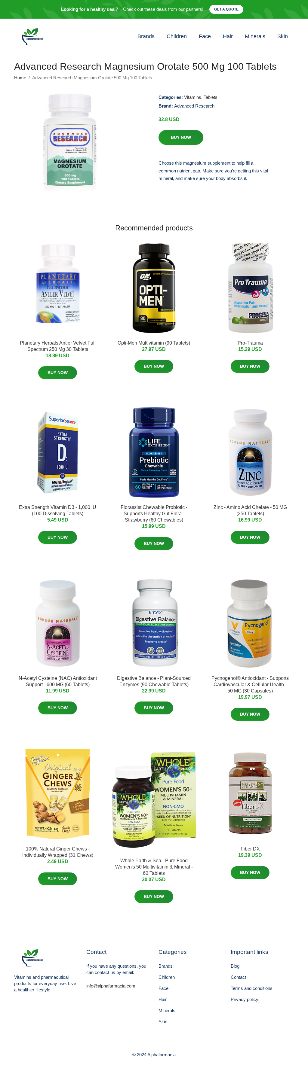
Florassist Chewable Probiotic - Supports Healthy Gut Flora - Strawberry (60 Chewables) (154, 513)
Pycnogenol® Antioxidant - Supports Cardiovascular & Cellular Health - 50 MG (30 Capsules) (250, 684)
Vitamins (192, 97)
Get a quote (226, 9)
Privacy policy (244, 999)
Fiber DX (250, 848)
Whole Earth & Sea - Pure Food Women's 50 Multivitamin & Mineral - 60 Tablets (154, 867)
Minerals (255, 36)
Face (205, 36)
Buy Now (181, 137)
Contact (238, 977)
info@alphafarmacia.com (110, 985)
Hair (228, 36)
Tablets (210, 97)
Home (20, 77)
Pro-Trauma (250, 342)
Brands (146, 36)
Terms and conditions (252, 988)
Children (177, 36)
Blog (235, 966)
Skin (282, 36)
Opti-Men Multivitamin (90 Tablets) (154, 342)
